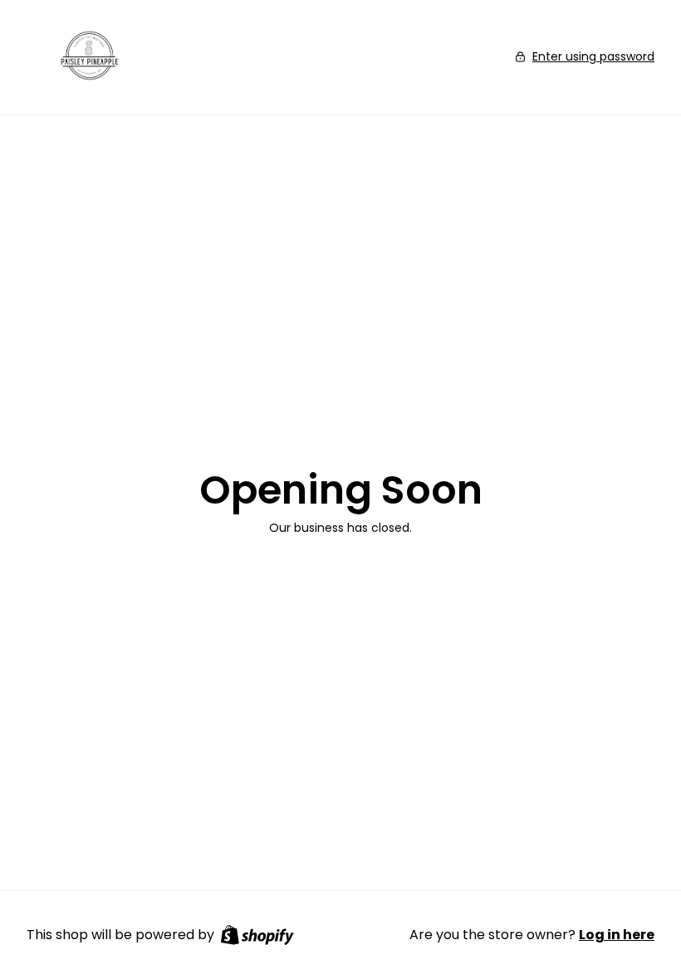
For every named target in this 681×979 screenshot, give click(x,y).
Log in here (616, 934)
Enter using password (593, 56)
